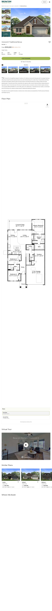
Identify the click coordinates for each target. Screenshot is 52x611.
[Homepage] (6, 2)
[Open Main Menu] (49, 2)
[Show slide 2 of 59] (6, 16)
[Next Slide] (48, 22)
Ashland (24, 482)
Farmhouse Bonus (23, 71)
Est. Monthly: (17, 47)
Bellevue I (44, 482)
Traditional (32, 71)
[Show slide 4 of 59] (6, 28)
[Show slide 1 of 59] (6, 11)
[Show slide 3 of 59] (6, 22)
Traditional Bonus (44, 71)
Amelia (3, 482)
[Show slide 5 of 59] (6, 34)
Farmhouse (11, 71)
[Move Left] (2, 65)
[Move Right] (48, 479)
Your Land (3, 44)
